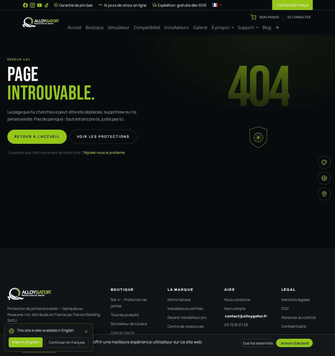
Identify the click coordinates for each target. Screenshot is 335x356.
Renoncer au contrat (298, 317)
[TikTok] (46, 5)
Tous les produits (125, 314)
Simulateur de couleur (129, 323)
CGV (285, 308)
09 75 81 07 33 (236, 324)
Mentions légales (295, 299)
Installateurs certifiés (185, 308)
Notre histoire (179, 299)
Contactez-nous (292, 5)
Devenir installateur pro (187, 317)
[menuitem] (74, 27)
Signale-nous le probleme (104, 152)
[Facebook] (25, 5)
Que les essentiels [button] (258, 343)
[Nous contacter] (247, 316)
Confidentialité (293, 326)
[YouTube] (39, 5)
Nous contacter (237, 299)
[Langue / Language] (217, 5)
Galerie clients (123, 332)
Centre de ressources (186, 326)
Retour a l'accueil (37, 136)
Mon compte (234, 308)
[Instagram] (32, 5)
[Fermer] (86, 331)
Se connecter (299, 17)
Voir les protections (103, 136)
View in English (25, 341)
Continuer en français (67, 342)
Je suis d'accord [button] (294, 343)
